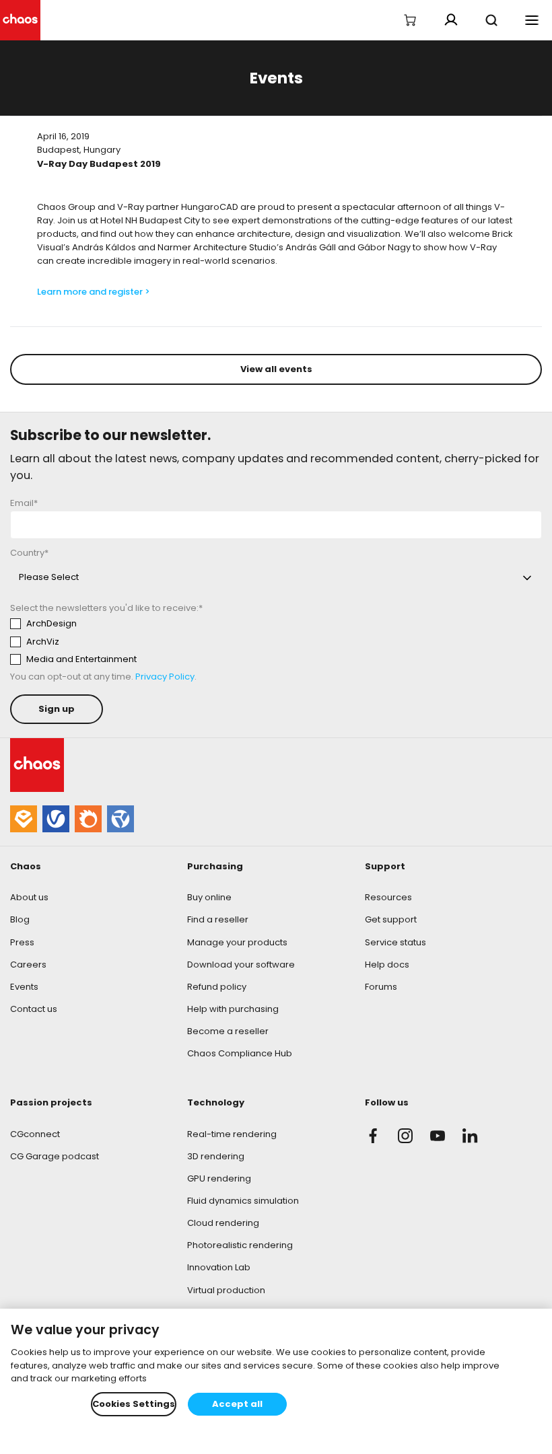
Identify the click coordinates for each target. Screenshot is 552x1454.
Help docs (387, 964)
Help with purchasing (233, 1009)
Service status (395, 942)
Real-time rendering (232, 1134)
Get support (391, 919)
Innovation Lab (218, 1267)
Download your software (241, 964)
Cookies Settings (133, 1403)
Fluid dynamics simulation (243, 1200)
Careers (28, 964)
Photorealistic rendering (240, 1245)
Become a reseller (228, 1031)
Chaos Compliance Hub (239, 1053)
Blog (20, 919)
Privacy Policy (165, 676)
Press (22, 942)
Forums (381, 986)
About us (29, 897)
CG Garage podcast (54, 1156)
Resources (388, 897)
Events (24, 986)
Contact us (33, 1009)
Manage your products (237, 942)
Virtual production (226, 1290)
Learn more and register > (93, 291)
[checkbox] (135, 641)
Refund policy (216, 986)
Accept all (237, 1403)
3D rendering (215, 1156)
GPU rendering (219, 1178)
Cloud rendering (223, 1222)
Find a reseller (217, 919)
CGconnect (35, 1134)
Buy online (209, 897)
